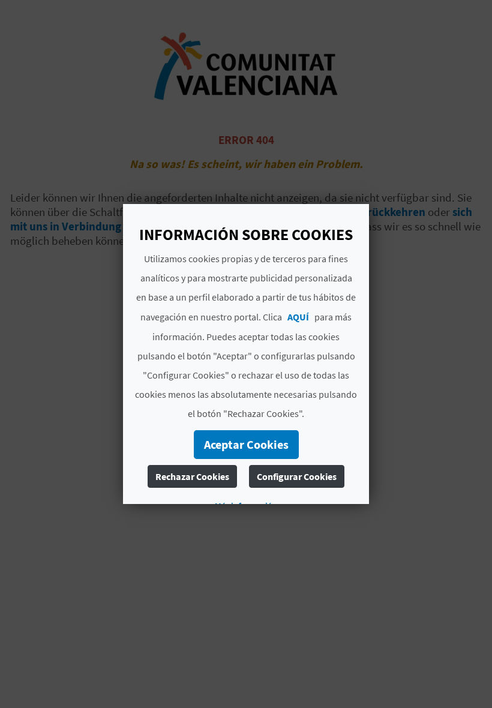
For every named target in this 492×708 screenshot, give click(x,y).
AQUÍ (298, 317)
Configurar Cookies (297, 476)
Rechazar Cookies (192, 476)
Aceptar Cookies (246, 444)
